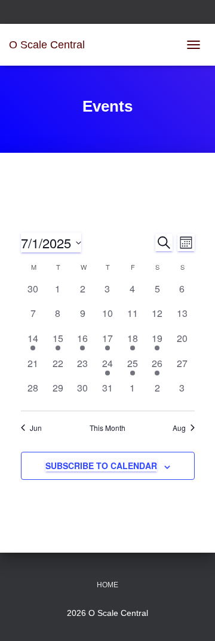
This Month (107, 428)
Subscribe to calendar (101, 465)
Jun (36, 428)
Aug (179, 428)
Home (107, 585)
